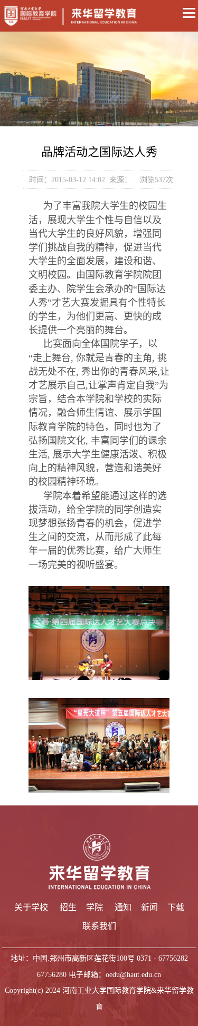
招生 (68, 907)
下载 (175, 907)
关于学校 (31, 907)
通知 (123, 907)
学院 (94, 907)
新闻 (149, 907)
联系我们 (99, 926)
